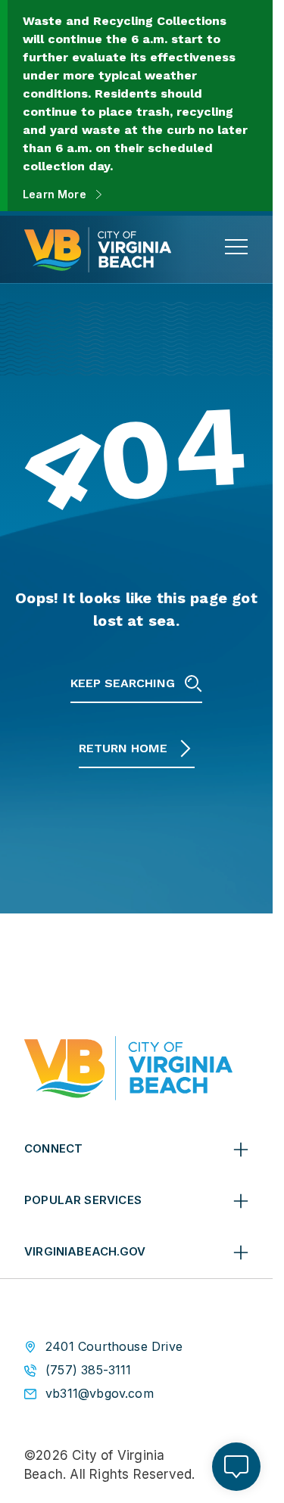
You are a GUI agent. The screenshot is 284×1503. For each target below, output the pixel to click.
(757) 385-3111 (88, 1370)
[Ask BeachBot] (236, 1466)
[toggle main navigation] (236, 247)
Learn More (54, 194)
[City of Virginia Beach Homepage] (97, 249)
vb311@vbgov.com (99, 1393)
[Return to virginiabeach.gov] (128, 1068)
